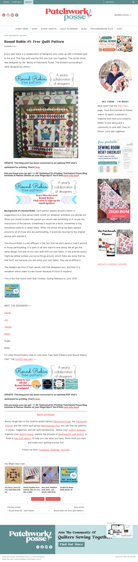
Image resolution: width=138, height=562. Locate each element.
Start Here (123, 106)
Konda (7, 312)
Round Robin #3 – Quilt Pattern (21, 511)
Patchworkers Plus (50, 425)
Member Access (122, 15)
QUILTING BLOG (53, 499)
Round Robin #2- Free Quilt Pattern (68, 511)
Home (4, 559)
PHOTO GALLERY (24, 359)
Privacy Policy (36, 559)
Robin (7, 334)
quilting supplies (77, 430)
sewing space (26, 434)
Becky (14, 46)
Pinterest (55, 449)
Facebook (44, 449)
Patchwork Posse (69, 14)
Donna (8, 327)
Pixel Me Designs (129, 557)
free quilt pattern (22, 438)
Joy (6, 320)
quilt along (37, 499)
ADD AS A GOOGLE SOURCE (112, 264)
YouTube (65, 449)
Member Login (25, 559)
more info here (70, 175)
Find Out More (71, 544)
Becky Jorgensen (46, 414)
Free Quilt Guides (13, 559)
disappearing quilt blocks (71, 434)
